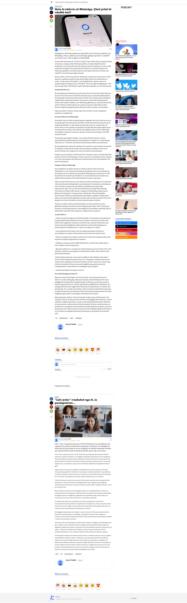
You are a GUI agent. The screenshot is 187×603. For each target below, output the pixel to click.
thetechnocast (63, 318)
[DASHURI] (92, 350)
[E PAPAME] (57, 350)
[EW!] (86, 350)
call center (78, 554)
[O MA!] (69, 350)
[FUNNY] (80, 350)
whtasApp (78, 318)
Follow (80, 324)
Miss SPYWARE (63, 48)
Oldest (105, 368)
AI (56, 318)
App (60, 6)
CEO (57, 554)
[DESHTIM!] (98, 350)
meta (71, 318)
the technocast (69, 554)
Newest (109, 368)
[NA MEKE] (63, 350)
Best (102, 368)
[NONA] (75, 350)
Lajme (56, 6)
